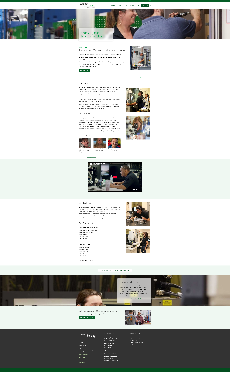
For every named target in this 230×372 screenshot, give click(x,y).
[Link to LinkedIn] (148, 370)
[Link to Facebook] (147, 370)
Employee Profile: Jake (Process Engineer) (113, 149)
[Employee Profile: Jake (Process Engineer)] (114, 143)
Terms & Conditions (83, 354)
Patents (80, 360)
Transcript (139, 194)
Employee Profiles (91, 157)
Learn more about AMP (126, 299)
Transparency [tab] (82, 362)
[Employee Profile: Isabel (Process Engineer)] (99, 143)
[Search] (150, 5)
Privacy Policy (82, 357)
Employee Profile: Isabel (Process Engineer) (99, 149)
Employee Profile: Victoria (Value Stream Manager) (84, 150)
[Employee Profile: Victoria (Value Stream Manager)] (85, 143)
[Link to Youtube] (150, 370)
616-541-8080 (138, 299)
